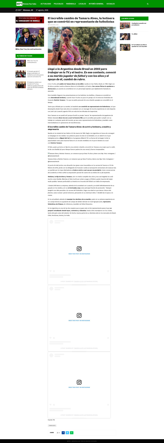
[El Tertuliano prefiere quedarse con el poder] (125, 47)
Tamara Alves (52, 425)
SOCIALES (110, 4)
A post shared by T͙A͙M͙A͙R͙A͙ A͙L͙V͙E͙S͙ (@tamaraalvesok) (79, 281)
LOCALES (82, 4)
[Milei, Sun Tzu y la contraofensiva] (30, 37)
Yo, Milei (134, 34)
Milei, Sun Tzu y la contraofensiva (28, 49)
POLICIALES (58, 4)
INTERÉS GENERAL (96, 4)
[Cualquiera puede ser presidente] (125, 25)
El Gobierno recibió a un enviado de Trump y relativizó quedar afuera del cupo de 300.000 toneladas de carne (35, 85)
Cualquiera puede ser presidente (139, 24)
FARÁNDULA (71, 4)
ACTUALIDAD (46, 4)
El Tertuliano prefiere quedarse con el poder (139, 45)
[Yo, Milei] (125, 36)
